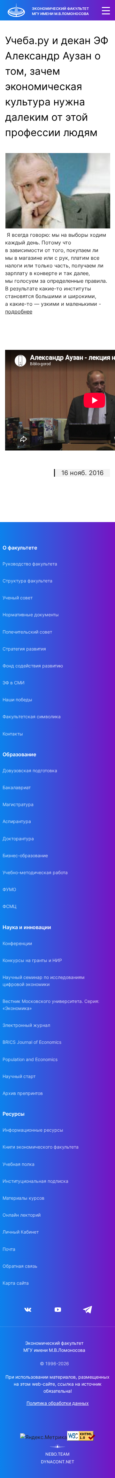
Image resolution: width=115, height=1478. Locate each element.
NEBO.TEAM (57, 1454)
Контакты (13, 733)
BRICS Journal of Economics (32, 1042)
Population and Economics (30, 1059)
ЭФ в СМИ (14, 682)
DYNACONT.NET (57, 1461)
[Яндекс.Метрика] (43, 1437)
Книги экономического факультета (41, 1147)
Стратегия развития (24, 648)
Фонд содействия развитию (33, 665)
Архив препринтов (23, 1093)
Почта (9, 1249)
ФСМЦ (10, 906)
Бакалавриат (17, 787)
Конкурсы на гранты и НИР (32, 960)
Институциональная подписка (35, 1181)
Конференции (17, 943)
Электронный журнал (26, 1025)
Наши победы (17, 699)
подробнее (18, 311)
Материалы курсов (23, 1198)
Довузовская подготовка (30, 770)
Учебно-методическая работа (35, 872)
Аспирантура (17, 821)
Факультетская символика (32, 716)
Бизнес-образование (25, 855)
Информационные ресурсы (33, 1130)
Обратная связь (20, 1266)
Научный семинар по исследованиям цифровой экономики (44, 980)
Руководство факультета (30, 563)
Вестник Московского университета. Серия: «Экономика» (51, 1004)
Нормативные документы (31, 614)
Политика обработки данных (58, 1403)
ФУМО (9, 889)
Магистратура (18, 804)
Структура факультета (27, 580)
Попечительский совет (27, 632)
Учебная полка (18, 1164)
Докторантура (18, 838)
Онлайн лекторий (22, 1215)
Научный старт (19, 1076)
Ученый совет (18, 597)
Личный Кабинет (21, 1232)
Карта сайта (16, 1283)
